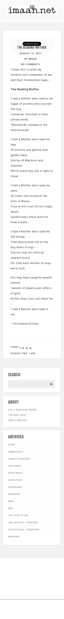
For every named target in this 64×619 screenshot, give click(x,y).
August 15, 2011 (31, 53)
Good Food (15, 480)
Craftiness (14, 465)
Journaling (15, 487)
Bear (11, 501)
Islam (11, 444)
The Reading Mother (31, 47)
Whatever (13, 536)
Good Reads (15, 473)
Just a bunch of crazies (22, 409)
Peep (10, 508)
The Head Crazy (17, 415)
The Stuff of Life (18, 515)
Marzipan (14, 494)
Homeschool (32, 43)
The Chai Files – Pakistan (23, 522)
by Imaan (30, 58)
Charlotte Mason (19, 458)
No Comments (30, 64)
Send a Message (17, 420)
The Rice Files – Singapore (23, 529)
